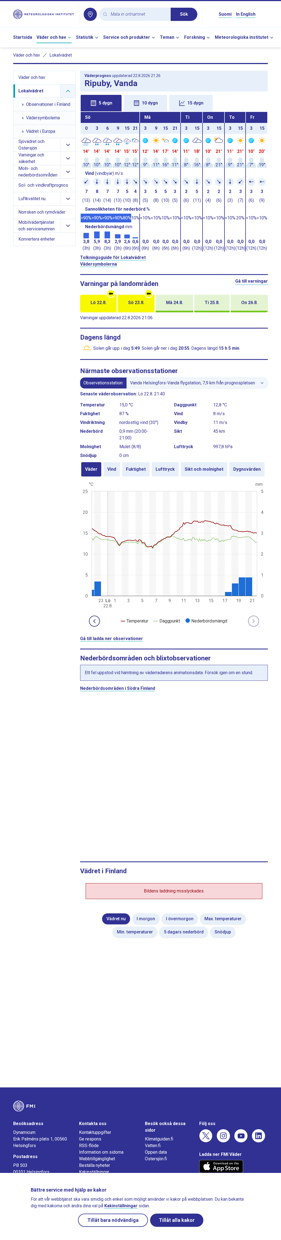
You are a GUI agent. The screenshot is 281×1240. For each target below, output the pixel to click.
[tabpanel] (174, 181)
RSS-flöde (89, 1145)
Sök (184, 14)
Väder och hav (51, 37)
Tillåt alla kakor (177, 1220)
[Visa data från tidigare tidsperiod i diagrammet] (94, 621)
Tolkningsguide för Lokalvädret (113, 257)
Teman (167, 37)
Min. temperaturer (135, 932)
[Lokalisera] (90, 14)
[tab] (101, 103)
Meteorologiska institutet (241, 37)
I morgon (146, 918)
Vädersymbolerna (98, 264)
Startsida (22, 37)
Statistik (84, 37)
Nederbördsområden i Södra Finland (117, 688)
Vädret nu (116, 918)
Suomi (225, 14)
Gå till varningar (251, 281)
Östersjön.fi (156, 1158)
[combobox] (138, 14)
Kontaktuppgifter (95, 1132)
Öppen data (156, 1152)
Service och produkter (126, 37)
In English (245, 14)
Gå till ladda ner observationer (111, 638)
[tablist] (174, 102)
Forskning (194, 37)
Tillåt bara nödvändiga (113, 1220)
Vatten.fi (153, 1145)
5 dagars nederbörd (184, 932)
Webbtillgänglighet (97, 1158)
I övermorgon (179, 918)
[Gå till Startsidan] (44, 14)
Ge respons (90, 1139)
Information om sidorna (101, 1152)
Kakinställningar (94, 1172)
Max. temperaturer (222, 918)
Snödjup (223, 932)
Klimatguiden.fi (159, 1139)
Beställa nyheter (94, 1165)
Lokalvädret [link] (60, 55)
